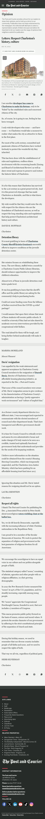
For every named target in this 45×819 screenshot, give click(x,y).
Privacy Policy (20, 815)
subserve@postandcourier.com (13, 794)
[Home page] (18, 5)
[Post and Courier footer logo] (22, 762)
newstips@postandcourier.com (13, 788)
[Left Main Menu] (3, 5)
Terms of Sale (5, 815)
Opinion (7, 14)
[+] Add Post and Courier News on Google (18, 51)
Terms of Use (13, 815)
